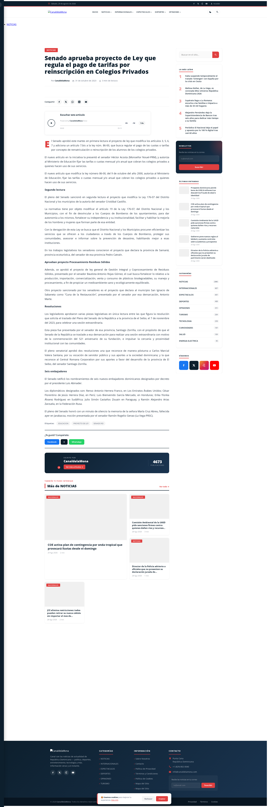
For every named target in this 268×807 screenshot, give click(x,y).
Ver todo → (164, 486)
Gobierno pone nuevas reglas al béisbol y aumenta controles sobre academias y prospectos (204, 239)
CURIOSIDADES (198, 327)
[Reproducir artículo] (51, 123)
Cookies (214, 801)
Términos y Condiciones (147, 773)
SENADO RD (98, 423)
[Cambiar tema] (210, 12)
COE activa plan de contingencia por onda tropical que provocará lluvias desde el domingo (85, 546)
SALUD (198, 334)
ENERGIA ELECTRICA (198, 341)
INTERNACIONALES (123, 12)
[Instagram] (202, 3)
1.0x (142, 123)
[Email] (85, 101)
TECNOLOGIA (198, 321)
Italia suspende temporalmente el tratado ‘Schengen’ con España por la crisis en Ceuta (201, 79)
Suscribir (199, 167)
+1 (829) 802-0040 (181, 766)
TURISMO (198, 314)
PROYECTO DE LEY (80, 423)
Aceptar (162, 799)
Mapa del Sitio (142, 783)
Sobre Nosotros (143, 758)
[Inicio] (57, 12)
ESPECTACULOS (143, 12)
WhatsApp (77, 442)
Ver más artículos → (74, 467)
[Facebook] (194, 3)
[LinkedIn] (79, 101)
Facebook (52, 442)
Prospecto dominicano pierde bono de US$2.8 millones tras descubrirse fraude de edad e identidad (203, 191)
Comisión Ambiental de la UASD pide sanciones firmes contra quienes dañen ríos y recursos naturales (148, 525)
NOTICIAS (105, 12)
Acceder (216, 3)
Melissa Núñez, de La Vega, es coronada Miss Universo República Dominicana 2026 (201, 91)
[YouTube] (206, 3)
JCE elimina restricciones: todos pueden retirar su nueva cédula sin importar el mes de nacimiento (64, 613)
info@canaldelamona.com (185, 771)
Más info (114, 800)
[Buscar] (217, 12)
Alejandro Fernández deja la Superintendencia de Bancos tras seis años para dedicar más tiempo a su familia (201, 116)
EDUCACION (63, 423)
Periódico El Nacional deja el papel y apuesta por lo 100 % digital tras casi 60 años (201, 130)
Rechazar (148, 799)
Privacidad (192, 801)
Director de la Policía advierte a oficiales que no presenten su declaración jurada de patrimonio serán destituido (149, 569)
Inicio (95, 12)
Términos (204, 801)
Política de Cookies (144, 778)
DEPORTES (159, 12)
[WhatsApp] (72, 101)
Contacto (140, 763)
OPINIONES (174, 12)
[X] (198, 3)
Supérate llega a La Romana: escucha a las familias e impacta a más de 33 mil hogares (201, 103)
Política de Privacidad (145, 768)
